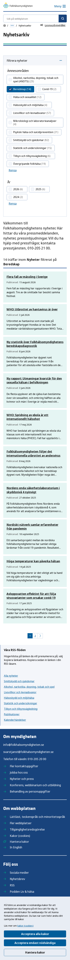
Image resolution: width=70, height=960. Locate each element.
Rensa (13, 170)
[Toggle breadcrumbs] (12, 25)
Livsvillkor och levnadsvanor (20, 692)
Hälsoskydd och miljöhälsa (19, 698)
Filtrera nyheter (17, 60)
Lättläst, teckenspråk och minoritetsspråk (37, 817)
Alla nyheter (11, 675)
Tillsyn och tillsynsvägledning (20, 709)
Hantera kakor (35, 952)
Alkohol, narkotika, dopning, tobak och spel (29, 687)
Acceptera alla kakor (35, 934)
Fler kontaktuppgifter (24, 766)
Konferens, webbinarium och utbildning (35, 785)
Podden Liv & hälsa (22, 891)
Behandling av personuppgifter (30, 791)
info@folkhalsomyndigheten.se (23, 745)
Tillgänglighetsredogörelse (27, 829)
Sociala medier (19, 872)
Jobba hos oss (19, 772)
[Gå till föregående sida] (40, 635)
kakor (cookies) (25, 925)
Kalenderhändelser (15, 720)
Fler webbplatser (21, 823)
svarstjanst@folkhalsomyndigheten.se (28, 752)
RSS (12, 885)
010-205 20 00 (37, 759)
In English (16, 847)
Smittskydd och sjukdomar (19, 681)
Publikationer (12, 714)
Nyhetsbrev (17, 879)
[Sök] (63, 18)
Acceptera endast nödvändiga (35, 943)
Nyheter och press (22, 779)
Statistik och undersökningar (20, 703)
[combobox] (35, 18)
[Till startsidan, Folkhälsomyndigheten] (18, 5)
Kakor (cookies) (20, 836)
